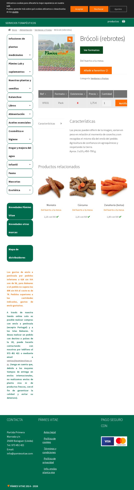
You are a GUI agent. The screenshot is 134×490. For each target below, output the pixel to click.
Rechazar (98, 9)
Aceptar (79, 9)
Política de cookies (49, 440)
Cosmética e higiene (16, 135)
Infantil (13, 164)
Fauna (12, 173)
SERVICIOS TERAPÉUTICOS (21, 23)
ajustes (15, 11)
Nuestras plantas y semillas (20, 84)
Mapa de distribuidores (17, 253)
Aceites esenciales (20, 122)
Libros (12, 105)
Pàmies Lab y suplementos (17, 67)
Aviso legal (50, 432)
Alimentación (26, 29)
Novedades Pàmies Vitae (20, 211)
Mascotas (14, 181)
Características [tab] (46, 123)
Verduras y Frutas (43, 29)
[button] (70, 39)
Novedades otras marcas (19, 228)
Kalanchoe (15, 97)
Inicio (14, 29)
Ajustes (118, 9)
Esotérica (14, 190)
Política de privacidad (49, 460)
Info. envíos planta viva (49, 470)
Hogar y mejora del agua (20, 152)
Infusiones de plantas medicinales (17, 47)
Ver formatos (91, 50)
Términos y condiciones (49, 450)
